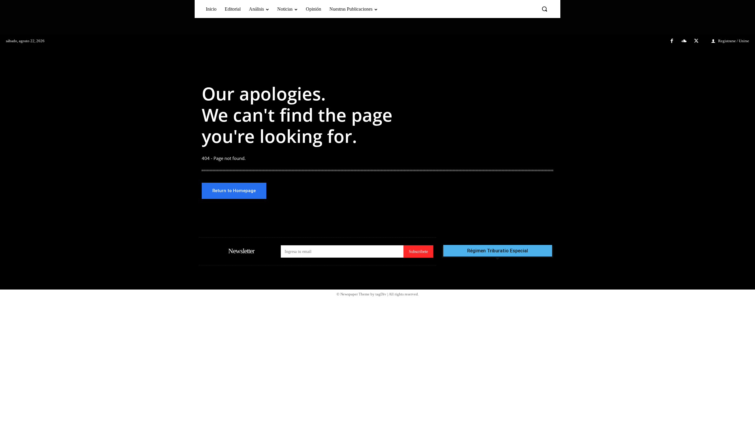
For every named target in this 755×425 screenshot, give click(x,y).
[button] (544, 9)
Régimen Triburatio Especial (497, 251)
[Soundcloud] (684, 41)
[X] (696, 41)
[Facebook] (672, 41)
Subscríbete (418, 251)
